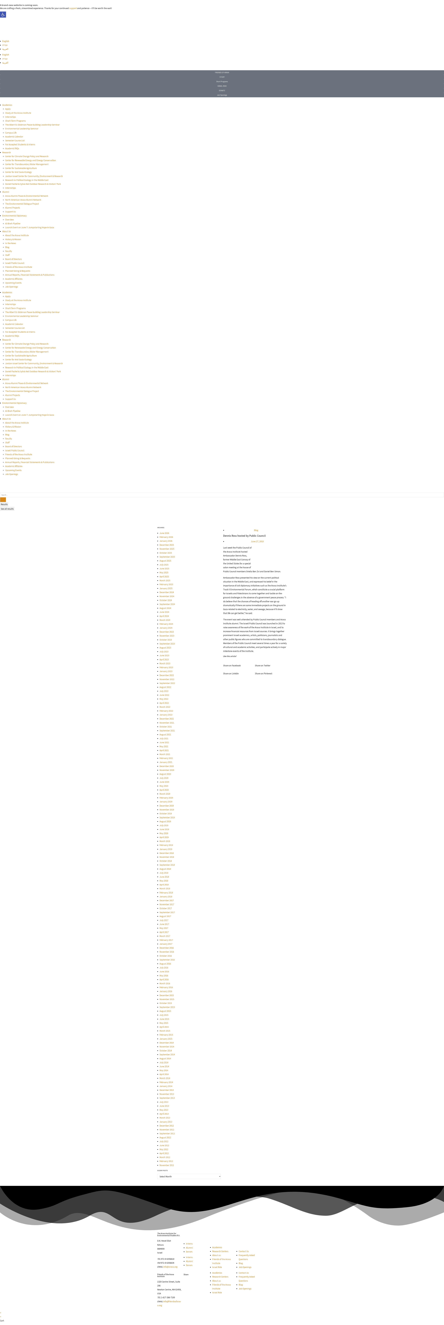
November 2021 (167, 722)
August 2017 (165, 916)
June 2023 (164, 655)
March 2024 (165, 620)
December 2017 (167, 900)
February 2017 (166, 940)
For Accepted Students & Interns (20, 144)
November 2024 (167, 596)
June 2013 (164, 1106)
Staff (7, 255)
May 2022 (164, 699)
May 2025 (164, 572)
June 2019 (164, 829)
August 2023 (165, 647)
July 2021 (164, 738)
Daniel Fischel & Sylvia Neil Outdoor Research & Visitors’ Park (33, 184)
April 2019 (164, 837)
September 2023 (167, 643)
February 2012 (166, 1161)
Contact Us (244, 1251)
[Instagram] (9, 485)
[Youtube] (15, 485)
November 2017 (167, 904)
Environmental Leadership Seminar (21, 128)
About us (216, 1255)
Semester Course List (15, 140)
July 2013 (164, 1102)
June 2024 (164, 612)
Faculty (8, 251)
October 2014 (166, 1050)
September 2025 (167, 556)
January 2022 (166, 714)
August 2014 (165, 1058)
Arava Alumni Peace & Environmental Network (26, 195)
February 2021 (166, 758)
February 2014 (166, 1082)
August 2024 (165, 608)
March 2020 (165, 793)
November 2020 (167, 770)
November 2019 (167, 809)
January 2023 (166, 671)
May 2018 (164, 880)
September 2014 (167, 1054)
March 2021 (165, 754)
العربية (5, 49)
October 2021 (166, 726)
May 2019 (164, 833)
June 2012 (164, 1145)
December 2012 (167, 1125)
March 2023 (165, 663)
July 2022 (164, 691)
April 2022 (164, 703)
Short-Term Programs (15, 120)
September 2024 (167, 604)
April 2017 (164, 932)
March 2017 (165, 936)
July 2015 (164, 1015)
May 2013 (164, 1109)
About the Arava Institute (17, 235)
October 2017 (166, 908)
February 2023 (166, 667)
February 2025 (166, 584)
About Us (6, 231)
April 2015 (164, 1026)
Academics (7, 105)
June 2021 (164, 742)
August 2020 (165, 774)
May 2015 (164, 1023)
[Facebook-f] (3, 485)
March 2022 (165, 706)
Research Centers (220, 1251)
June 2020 (164, 781)
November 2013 (167, 1094)
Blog (7, 247)
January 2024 (166, 627)
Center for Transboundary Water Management (26, 164)
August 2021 (165, 734)
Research (6, 152)
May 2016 (164, 975)
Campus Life (11, 132)
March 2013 (165, 1117)
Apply (8, 108)
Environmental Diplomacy (14, 215)
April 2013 (164, 1113)
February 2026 (166, 537)
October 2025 (166, 552)
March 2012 (165, 1157)
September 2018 (167, 864)
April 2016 (164, 979)
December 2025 (167, 544)
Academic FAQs (12, 148)
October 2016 (166, 955)
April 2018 (164, 884)
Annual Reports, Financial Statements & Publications (29, 274)
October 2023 (166, 639)
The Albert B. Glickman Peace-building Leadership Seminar (32, 124)
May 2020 (164, 786)
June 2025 (164, 568)
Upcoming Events (13, 282)
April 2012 (164, 1153)
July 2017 (164, 920)
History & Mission (13, 239)
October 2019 (166, 813)
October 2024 (166, 600)
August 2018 (165, 869)
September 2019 (167, 817)
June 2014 (164, 1066)
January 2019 (166, 849)
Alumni (5, 191)
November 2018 (167, 857)
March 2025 (165, 580)
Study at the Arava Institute (18, 113)
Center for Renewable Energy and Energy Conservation (30, 160)
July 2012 (164, 1141)
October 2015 (166, 1003)
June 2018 (164, 876)
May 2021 (164, 746)
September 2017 (167, 912)
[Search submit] (3, 499)
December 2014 (167, 1042)
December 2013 (167, 1090)
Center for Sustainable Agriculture (21, 168)
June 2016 (164, 971)
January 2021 (166, 762)
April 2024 (164, 616)
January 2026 (166, 541)
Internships (10, 116)
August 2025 (165, 560)
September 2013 (167, 1098)
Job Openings (11, 286)
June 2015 (164, 1019)
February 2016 (166, 987)
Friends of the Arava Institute (18, 267)
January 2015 (166, 1038)
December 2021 (167, 718)
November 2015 (167, 999)
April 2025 (164, 576)
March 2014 (165, 1078)
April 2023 (164, 659)
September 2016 (167, 959)
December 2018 (167, 853)
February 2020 (166, 797)
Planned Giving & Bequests (17, 270)
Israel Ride (217, 1267)
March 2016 (165, 983)
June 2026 (164, 533)
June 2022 (164, 695)
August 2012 (165, 1137)
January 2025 (166, 588)
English (5, 41)
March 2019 (165, 841)
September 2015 (167, 1007)
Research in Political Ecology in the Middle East (26, 180)
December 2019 (167, 805)
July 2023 (164, 651)
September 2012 (167, 1133)
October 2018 (166, 861)
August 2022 (165, 687)
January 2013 (166, 1121)
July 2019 (164, 825)
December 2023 (167, 631)
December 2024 (167, 592)
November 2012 (167, 1129)
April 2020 (164, 789)
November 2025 (167, 548)
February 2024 (166, 624)
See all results (7, 508)
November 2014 (167, 1046)
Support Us (10, 211)
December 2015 (167, 995)
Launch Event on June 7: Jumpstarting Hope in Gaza (29, 227)
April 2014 (164, 1074)
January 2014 (166, 1086)
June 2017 (164, 924)
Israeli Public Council (14, 263)
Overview (9, 219)
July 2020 (164, 778)
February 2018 (166, 892)
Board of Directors (13, 259)
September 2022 (167, 683)
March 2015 (165, 1030)
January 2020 (166, 801)
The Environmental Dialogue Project (22, 203)
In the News (10, 243)
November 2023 (167, 635)
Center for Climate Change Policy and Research (26, 156)
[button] (239, 663)
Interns (189, 1243)
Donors (189, 1251)
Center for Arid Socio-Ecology (18, 172)
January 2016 (166, 991)
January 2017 (166, 943)
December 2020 (167, 766)
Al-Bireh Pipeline (12, 223)
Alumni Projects (12, 207)
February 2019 (166, 845)
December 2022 (167, 675)
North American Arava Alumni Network (23, 199)
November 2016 (167, 951)
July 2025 (164, 564)
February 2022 (166, 710)
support (73, 8)
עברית (4, 45)
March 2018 (165, 888)
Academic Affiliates (13, 278)
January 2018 (166, 896)
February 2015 (166, 1034)
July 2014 (164, 1062)
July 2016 (164, 967)
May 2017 (164, 928)
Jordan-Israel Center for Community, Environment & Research (34, 176)
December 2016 (167, 947)
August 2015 (165, 1011)
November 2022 (167, 679)
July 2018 (164, 872)
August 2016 (165, 963)
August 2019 (165, 821)
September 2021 (167, 730)
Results (4, 504)
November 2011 (167, 1165)
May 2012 (164, 1149)
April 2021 (164, 750)
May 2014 (164, 1070)
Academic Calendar (14, 136)
